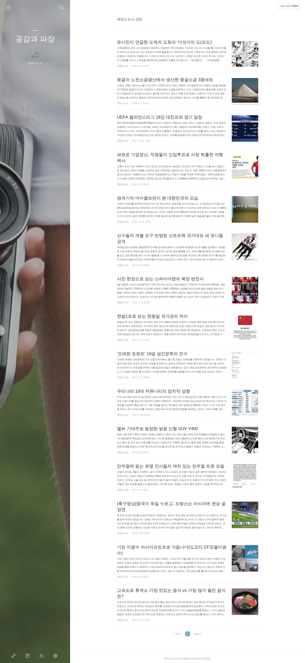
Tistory (207, 658)
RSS (42, 655)
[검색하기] (62, 8)
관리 (56, 655)
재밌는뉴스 (122, 65)
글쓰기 (14, 655)
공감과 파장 (35, 39)
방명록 (28, 655)
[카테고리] (8, 7)
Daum (187, 658)
